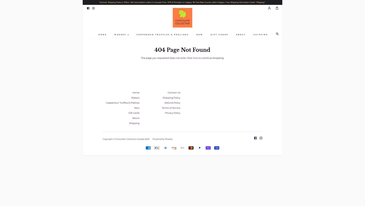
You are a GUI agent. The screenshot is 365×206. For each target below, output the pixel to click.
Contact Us (174, 92)
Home (103, 35)
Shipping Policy (171, 97)
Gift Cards (219, 35)
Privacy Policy (172, 113)
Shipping (261, 35)
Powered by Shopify (163, 139)
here (195, 58)
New (199, 35)
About (241, 35)
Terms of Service (171, 108)
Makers (120, 35)
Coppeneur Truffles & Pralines (163, 35)
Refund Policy (172, 102)
